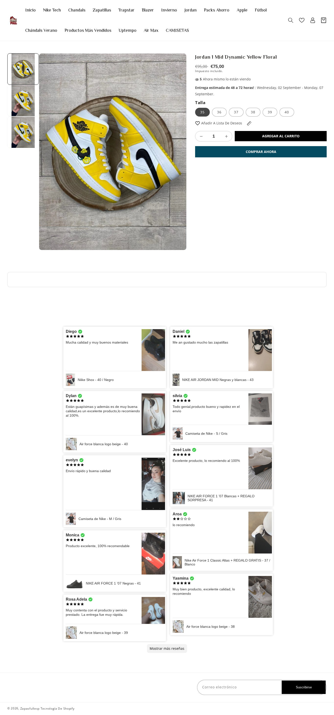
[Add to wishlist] (197, 123)
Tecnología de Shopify (58, 708)
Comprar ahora (261, 151)
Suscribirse (304, 687)
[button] (291, 20)
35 (202, 112)
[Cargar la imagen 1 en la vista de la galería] (23, 69)
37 (236, 112)
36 (219, 112)
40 (287, 112)
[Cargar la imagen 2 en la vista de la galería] (23, 100)
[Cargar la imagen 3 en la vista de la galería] (23, 132)
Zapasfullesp (30, 708)
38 (253, 112)
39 (270, 112)
